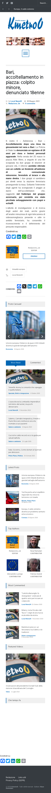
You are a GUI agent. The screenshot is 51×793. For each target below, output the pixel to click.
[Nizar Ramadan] (36, 542)
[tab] (16, 363)
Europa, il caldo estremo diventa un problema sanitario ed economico (33, 512)
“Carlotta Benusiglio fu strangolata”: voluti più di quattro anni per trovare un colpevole (32, 597)
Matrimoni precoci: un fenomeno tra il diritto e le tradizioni (32, 630)
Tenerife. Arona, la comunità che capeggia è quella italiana (25, 389)
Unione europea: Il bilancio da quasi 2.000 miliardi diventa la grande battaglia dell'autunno (26, 9)
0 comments (30, 104)
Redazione (10, 777)
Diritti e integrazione (22, 393)
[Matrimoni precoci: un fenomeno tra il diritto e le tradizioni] (12, 632)
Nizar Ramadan (36, 551)
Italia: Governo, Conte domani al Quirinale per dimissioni (24, 451)
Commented (35, 362)
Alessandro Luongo (15, 574)
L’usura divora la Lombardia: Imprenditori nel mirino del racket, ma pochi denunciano (24, 404)
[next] (42, 336)
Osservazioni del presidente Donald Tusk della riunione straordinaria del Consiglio (24, 687)
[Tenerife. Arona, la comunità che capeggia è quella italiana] (25, 376)
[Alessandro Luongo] (15, 565)
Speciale (11, 393)
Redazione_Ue (14, 104)
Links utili (22, 777)
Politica (20, 455)
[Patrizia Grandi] (36, 565)
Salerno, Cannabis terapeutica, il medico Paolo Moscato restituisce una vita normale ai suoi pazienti (24, 421)
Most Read (15, 362)
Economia (9, 349)
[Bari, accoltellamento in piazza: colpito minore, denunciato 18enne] (25, 121)
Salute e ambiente (14, 427)
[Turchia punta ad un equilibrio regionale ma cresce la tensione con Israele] (12, 497)
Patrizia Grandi (36, 574)
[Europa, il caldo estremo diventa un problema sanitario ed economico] (12, 514)
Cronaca (24, 517)
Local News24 (16, 101)
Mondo (24, 500)
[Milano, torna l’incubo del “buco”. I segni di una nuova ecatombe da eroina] (12, 615)
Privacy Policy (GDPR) (15, 780)
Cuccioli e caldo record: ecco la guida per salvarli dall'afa (24, 437)
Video (8, 692)
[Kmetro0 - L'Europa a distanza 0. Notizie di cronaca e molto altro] (25, 28)
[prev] (9, 336)
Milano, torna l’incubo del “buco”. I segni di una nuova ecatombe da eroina (32, 613)
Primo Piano (12, 455)
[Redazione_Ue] (12, 251)
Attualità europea (18, 269)
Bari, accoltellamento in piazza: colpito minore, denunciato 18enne (25, 83)
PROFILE (34, 256)
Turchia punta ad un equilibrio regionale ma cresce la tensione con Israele (33, 495)
